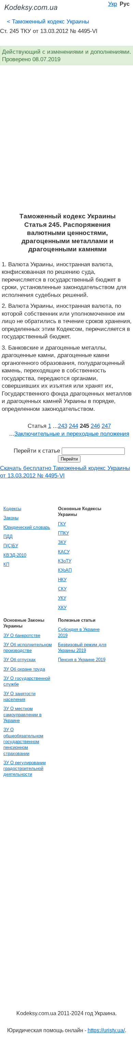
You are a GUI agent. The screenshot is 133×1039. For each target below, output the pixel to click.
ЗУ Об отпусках (19, 659)
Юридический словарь (26, 527)
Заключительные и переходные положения (71, 433)
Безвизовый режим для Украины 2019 (82, 647)
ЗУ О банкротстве (21, 635)
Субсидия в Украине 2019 (79, 632)
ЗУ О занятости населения (19, 696)
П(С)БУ (10, 545)
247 (106, 425)
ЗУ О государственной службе (26, 681)
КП (6, 564)
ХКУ (62, 607)
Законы (10, 517)
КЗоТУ (64, 561)
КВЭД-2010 (14, 555)
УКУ (62, 598)
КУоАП (65, 570)
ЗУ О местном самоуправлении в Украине (22, 714)
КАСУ (64, 551)
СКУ (62, 588)
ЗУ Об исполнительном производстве (27, 647)
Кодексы (12, 508)
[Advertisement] (66, 142)
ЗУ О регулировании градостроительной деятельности (24, 768)
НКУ (62, 579)
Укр (112, 3)
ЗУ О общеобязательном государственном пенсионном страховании (23, 741)
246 (95, 425)
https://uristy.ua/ (106, 1030)
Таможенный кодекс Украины (48, 21)
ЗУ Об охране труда (24, 669)
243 (62, 425)
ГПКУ (63, 533)
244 (73, 425)
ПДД (8, 536)
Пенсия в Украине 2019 (81, 659)
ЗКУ (62, 542)
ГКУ (62, 523)
